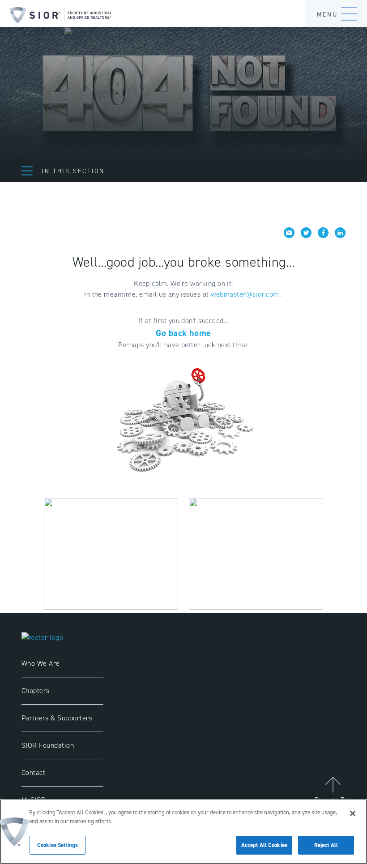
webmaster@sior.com (245, 294)
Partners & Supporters (56, 718)
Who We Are (40, 663)
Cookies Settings (57, 845)
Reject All (326, 845)
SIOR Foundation (47, 745)
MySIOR (33, 799)
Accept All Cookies (264, 845)
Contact (33, 772)
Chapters (35, 690)
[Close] (353, 813)
